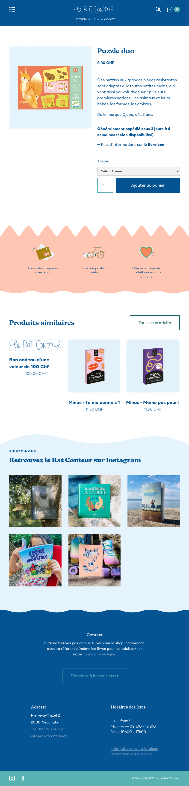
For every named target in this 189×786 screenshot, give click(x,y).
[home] (94, 9)
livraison (156, 144)
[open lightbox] (50, 87)
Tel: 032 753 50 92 (47, 729)
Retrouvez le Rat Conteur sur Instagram (75, 460)
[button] (13, 9)
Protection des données (131, 754)
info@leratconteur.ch (49, 736)
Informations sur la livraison (134, 748)
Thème (103, 161)
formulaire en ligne (99, 654)
